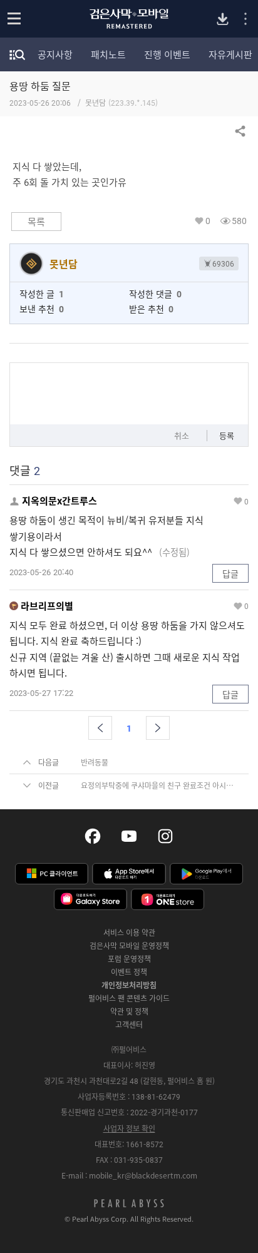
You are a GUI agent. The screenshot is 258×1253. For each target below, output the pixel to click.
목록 (36, 221)
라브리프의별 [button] (47, 606)
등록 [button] (226, 435)
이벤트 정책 (129, 972)
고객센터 (129, 1024)
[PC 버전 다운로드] (222, 19)
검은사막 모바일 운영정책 (129, 945)
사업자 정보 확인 (129, 1128)
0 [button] (207, 221)
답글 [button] (230, 573)
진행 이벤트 (167, 54)
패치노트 (108, 54)
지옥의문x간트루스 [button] (59, 501)
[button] (100, 728)
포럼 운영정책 (129, 958)
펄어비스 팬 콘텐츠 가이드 (129, 998)
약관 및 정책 (129, 1011)
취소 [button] (181, 435)
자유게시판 (230, 54)
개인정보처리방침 (129, 985)
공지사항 (55, 54)
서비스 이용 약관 (129, 932)
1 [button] (129, 728)
